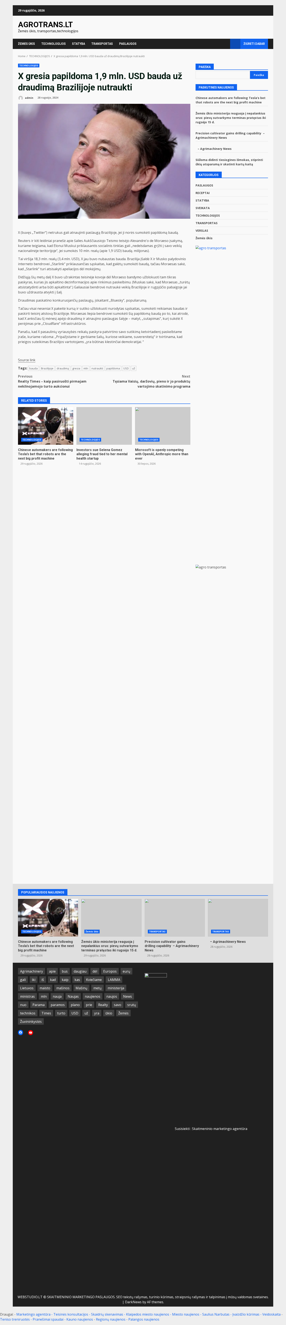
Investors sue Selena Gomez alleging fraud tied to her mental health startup (104, 426)
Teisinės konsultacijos (70, 1314)
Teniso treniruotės (15, 1319)
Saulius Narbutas (215, 1314)
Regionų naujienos (110, 1319)
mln (86, 368)
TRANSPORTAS (102, 43)
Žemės (123, 1013)
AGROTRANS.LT (45, 24)
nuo (23, 1004)
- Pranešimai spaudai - (48, 1319)
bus (65, 971)
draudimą (63, 368)
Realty (103, 1004)
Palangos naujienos (143, 1319)
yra (96, 1013)
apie (52, 971)
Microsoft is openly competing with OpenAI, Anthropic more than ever (162, 426)
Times (46, 1013)
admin (28, 97)
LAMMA (114, 979)
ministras (27, 996)
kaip (65, 979)
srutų (131, 1004)
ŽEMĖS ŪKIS (26, 43)
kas (77, 979)
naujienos (92, 996)
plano (75, 1004)
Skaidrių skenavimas (107, 1314)
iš (42, 979)
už (133, 368)
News (127, 996)
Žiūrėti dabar (254, 43)
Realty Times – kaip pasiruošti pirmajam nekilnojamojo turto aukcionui (52, 381)
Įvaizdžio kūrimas (245, 1314)
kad (53, 979)
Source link (26, 360)
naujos (111, 996)
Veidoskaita (271, 1314)
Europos (110, 971)
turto (61, 1013)
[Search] (225, 44)
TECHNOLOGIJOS (53, 43)
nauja (57, 996)
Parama (38, 1004)
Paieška (205, 67)
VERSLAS (202, 231)
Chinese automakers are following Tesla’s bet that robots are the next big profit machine (45, 426)
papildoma (113, 368)
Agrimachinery (31, 971)
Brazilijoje (47, 368)
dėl (95, 971)
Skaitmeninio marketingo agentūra (219, 1128)
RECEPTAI (203, 193)
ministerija (116, 988)
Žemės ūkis (204, 238)
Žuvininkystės (31, 1021)
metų (97, 988)
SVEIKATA (203, 208)
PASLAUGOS (128, 43)
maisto (45, 988)
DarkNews (133, 1302)
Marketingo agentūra (33, 1314)
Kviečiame (94, 979)
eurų (126, 971)
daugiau (80, 971)
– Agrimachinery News (214, 149)
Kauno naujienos (79, 1319)
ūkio (108, 1013)
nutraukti (97, 368)
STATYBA (78, 43)
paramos (58, 1004)
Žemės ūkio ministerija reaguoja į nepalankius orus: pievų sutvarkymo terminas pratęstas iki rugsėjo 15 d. (231, 117)
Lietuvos (26, 988)
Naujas (73, 996)
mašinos (63, 988)
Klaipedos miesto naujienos (147, 1314)
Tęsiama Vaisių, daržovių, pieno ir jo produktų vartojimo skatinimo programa (151, 381)
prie (89, 1004)
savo (117, 1004)
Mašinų (81, 988)
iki (33, 979)
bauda (33, 368)
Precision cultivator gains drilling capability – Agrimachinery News (175, 918)
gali (23, 979)
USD (126, 368)
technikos (27, 1013)
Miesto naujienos (185, 1314)
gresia (76, 368)
